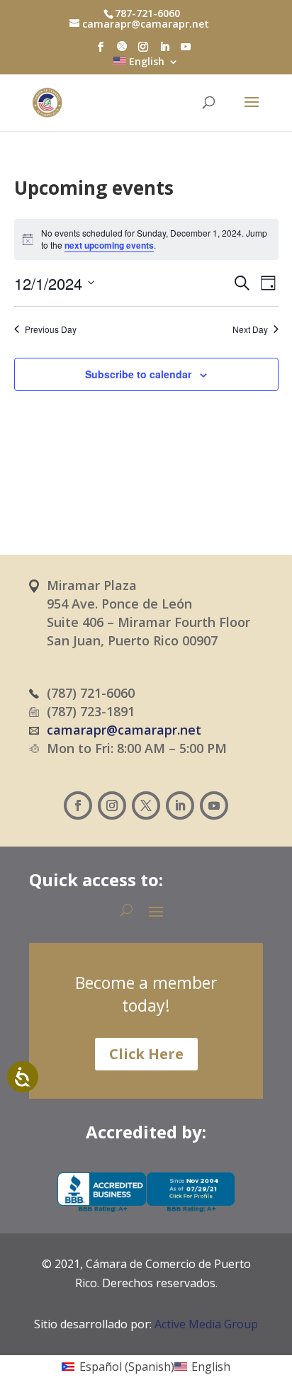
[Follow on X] (146, 805)
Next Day (250, 329)
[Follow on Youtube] (214, 805)
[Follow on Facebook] (78, 805)
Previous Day (51, 329)
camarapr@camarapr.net (124, 729)
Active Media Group (206, 1324)
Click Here (146, 1053)
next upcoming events (109, 245)
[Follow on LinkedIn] (180, 805)
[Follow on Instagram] (112, 805)
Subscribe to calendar (138, 374)
